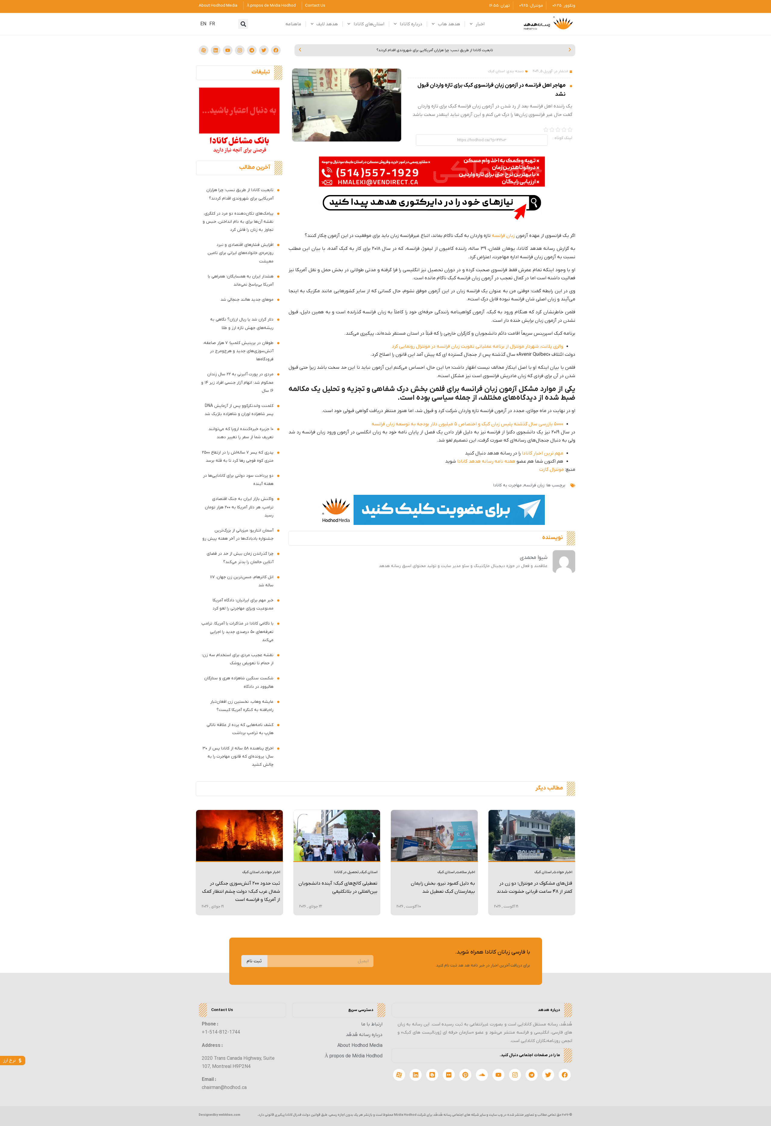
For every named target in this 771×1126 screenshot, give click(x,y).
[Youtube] (228, 50)
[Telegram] (252, 50)
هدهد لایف (327, 24)
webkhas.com (229, 1115)
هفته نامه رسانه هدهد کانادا (486, 461)
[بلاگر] (432, 1075)
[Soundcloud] (482, 1075)
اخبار (480, 24)
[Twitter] (264, 50)
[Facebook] (276, 50)
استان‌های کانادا (369, 24)
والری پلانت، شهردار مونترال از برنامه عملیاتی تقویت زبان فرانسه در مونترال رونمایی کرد (477, 346)
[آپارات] (203, 50)
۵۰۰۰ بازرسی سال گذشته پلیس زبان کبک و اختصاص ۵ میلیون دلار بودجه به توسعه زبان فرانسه (467, 424)
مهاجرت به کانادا (507, 485)
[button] (243, 24)
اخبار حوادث (562, 872)
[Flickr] (449, 1075)
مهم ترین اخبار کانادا (542, 453)
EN (203, 24)
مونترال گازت (551, 470)
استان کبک (496, 71)
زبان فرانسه (503, 236)
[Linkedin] (215, 50)
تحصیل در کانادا (346, 872)
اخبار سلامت (465, 872)
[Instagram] (240, 50)
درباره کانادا (411, 24)
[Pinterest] (465, 1075)
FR (212, 24)
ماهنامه (293, 24)
